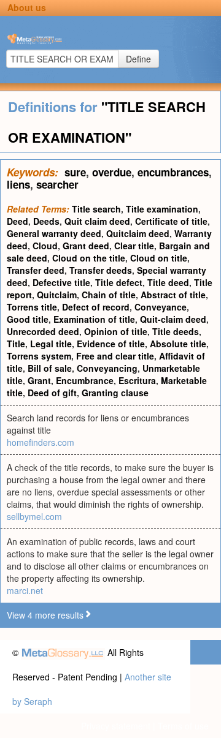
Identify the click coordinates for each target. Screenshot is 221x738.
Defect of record (96, 307)
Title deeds (175, 331)
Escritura (137, 380)
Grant (39, 380)
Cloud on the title (88, 258)
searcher (57, 184)
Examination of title (94, 319)
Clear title (134, 245)
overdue (111, 172)
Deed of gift (52, 392)
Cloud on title (158, 258)
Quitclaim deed (137, 233)
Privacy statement (115, 726)
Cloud (45, 245)
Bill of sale (50, 368)
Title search (96, 209)
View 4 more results (45, 615)
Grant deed (86, 245)
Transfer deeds (100, 270)
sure (75, 172)
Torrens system (39, 356)
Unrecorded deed (43, 331)
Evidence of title (111, 343)
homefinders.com (40, 442)
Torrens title (32, 307)
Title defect (118, 282)
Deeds (46, 221)
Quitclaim (57, 294)
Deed (17, 221)
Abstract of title (173, 294)
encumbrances (173, 172)
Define (138, 59)
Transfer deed (35, 270)
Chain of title (109, 294)
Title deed (168, 282)
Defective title (61, 282)
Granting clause (115, 392)
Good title (27, 319)
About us (26, 7)
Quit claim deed (97, 221)
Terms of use (183, 726)
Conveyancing (107, 368)
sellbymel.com (34, 516)
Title (16, 343)
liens (18, 184)
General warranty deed (54, 233)
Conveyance (160, 307)
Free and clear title (115, 356)
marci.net (25, 590)
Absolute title (178, 343)
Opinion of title (115, 331)
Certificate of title (171, 221)
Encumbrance (85, 380)
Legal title (51, 343)
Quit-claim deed (173, 319)
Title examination (162, 209)
